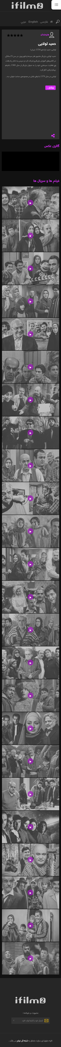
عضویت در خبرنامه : (30, 1012)
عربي (23, 21)
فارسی (44, 21)
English (33, 21)
